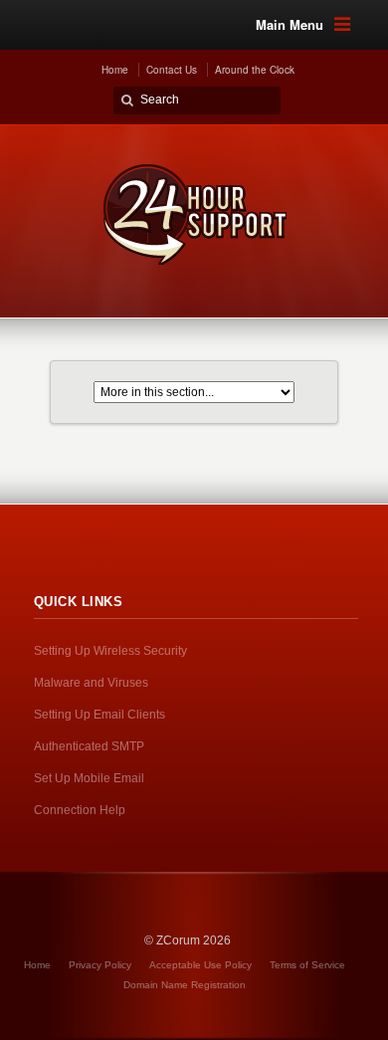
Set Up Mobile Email (89, 778)
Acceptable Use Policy (200, 964)
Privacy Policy (100, 964)
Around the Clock (254, 70)
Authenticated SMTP (89, 746)
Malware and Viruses (91, 683)
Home (114, 70)
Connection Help (79, 810)
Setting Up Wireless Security (110, 651)
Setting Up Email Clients (99, 715)
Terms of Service (307, 964)
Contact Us (171, 70)
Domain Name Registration (184, 984)
